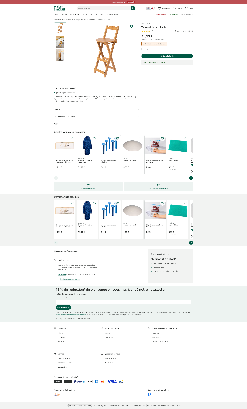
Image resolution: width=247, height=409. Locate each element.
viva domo (145, 24)
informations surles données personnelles (71, 315)
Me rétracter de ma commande (79, 405)
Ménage (64, 14)
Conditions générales (138, 405)
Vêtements (93, 14)
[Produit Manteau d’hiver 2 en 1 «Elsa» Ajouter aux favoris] (94, 138)
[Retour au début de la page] (244, 395)
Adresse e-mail (61, 298)
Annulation (61, 341)
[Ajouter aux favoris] (131, 26)
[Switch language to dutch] (150, 8)
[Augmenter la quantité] (151, 49)
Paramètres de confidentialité (169, 405)
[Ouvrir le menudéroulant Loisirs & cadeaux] (118, 14)
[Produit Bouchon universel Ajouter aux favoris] (140, 138)
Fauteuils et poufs (103, 20)
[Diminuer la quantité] (143, 49)
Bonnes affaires (161, 14)
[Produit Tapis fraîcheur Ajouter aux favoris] (185, 138)
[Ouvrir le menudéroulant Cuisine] (59, 14)
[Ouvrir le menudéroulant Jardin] (87, 14)
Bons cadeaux (156, 337)
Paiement (61, 333)
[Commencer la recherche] (133, 8)
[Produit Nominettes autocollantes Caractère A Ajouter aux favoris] (72, 138)
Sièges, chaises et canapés (85, 20)
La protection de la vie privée (118, 405)
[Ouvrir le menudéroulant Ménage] (68, 14)
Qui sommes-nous (110, 358)
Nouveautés (174, 14)
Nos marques (109, 363)
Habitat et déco (59, 20)
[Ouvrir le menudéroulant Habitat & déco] (80, 14)
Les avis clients (63, 367)
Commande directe (187, 14)
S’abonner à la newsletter (160, 341)
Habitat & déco (75, 14)
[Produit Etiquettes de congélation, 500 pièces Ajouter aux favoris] (162, 138)
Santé (101, 14)
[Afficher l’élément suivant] (191, 178)
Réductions (155, 333)
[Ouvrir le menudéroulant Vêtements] (97, 14)
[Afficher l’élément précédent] (56, 178)
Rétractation (109, 337)
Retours (107, 333)
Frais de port (62, 337)
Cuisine (56, 14)
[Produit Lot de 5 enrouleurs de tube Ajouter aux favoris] (117, 138)
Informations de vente (65, 363)
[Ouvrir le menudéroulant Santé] (104, 14)
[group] (106, 52)
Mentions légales (100, 405)
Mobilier (70, 20)
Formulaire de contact (65, 358)
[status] (103, 8)
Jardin (85, 14)
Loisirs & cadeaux (112, 14)
